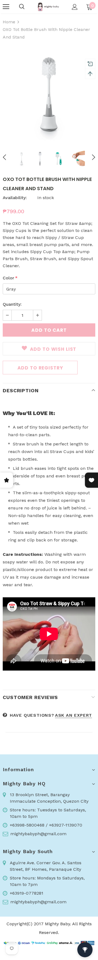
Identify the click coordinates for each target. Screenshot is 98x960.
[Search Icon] (21, 6)
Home (9, 21)
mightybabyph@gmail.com (38, 833)
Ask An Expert (73, 715)
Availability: (15, 197)
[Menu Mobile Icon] (6, 7)
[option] (49, 94)
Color (10, 277)
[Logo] (48, 6)
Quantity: (12, 304)
